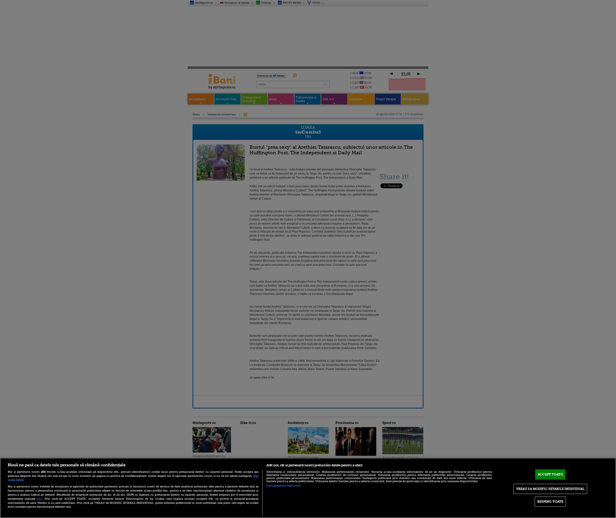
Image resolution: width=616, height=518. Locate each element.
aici (39, 498)
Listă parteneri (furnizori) (283, 485)
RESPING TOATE (550, 501)
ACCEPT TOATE (550, 474)
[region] (308, 488)
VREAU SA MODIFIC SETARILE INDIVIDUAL (550, 489)
